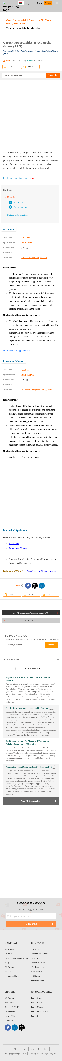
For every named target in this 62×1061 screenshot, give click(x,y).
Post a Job (35, 949)
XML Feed (9, 1003)
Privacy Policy (35, 1049)
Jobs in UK (35, 1016)
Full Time (25, 238)
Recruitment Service (39, 954)
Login (39, 3)
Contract (25, 370)
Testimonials (10, 1012)
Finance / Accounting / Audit (34, 257)
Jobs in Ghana (36, 998)
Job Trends (9, 972)
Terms (46, 1049)
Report (50, 594)
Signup (48, 3)
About (16, 1049)
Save (11, 67)
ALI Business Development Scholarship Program (27, 708)
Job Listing (9, 949)
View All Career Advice (31, 801)
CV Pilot (8, 954)
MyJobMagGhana (51, 1054)
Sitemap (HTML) (12, 1007)
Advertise (9, 1020)
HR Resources (36, 972)
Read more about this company (17, 178)
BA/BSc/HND (27, 243)
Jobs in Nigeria (37, 1007)
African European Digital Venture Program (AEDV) (29, 767)
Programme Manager (23, 207)
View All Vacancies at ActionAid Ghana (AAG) (31, 613)
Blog (7, 963)
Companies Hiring (12, 976)
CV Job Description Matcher (16, 958)
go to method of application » (16, 350)
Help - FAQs (10, 1016)
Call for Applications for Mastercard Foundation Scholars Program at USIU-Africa (27, 742)
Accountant (19, 202)
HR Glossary (36, 976)
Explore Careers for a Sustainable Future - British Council (28, 678)
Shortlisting (36, 958)
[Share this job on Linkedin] (42, 586)
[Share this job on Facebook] (28, 586)
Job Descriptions (37, 981)
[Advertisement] (31, 115)
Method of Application (17, 215)
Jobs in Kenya (36, 1003)
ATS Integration (37, 967)
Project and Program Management (36, 389)
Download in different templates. (42, 571)
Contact (24, 1049)
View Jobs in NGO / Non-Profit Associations (18, 51)
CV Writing (9, 967)
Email (30, 67)
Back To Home (31, 621)
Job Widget (9, 998)
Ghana (23, 3)
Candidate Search (38, 963)
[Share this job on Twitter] (35, 586)
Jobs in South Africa (39, 1012)
